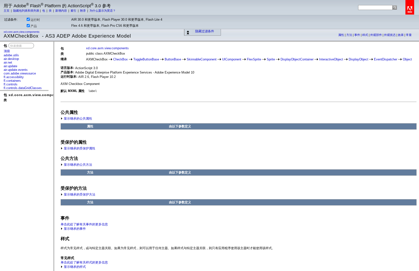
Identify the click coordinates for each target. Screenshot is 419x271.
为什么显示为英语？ (102, 10)
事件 (357, 35)
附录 (83, 10)
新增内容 (61, 10)
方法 (349, 35)
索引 (74, 10)
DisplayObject (358, 59)
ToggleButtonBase (146, 59)
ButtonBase (173, 59)
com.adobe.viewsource (20, 73)
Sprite (271, 59)
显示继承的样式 (74, 267)
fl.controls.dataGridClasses (23, 88)
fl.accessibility (14, 77)
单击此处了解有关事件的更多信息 (84, 224)
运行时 (35, 20)
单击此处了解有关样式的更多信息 (84, 262)
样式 (365, 35)
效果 (401, 35)
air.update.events (16, 70)
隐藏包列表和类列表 (26, 10)
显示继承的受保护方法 (79, 194)
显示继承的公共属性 (77, 118)
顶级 (7, 51)
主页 (7, 10)
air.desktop (11, 59)
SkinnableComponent (202, 59)
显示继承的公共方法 (77, 164)
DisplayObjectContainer (297, 59)
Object (407, 59)
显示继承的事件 (74, 228)
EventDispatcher (385, 59)
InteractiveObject (331, 59)
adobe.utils (11, 55)
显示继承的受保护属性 (79, 148)
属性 (341, 35)
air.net (8, 62)
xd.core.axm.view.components (22, 31)
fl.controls (10, 84)
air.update (10, 66)
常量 (409, 35)
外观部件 (376, 35)
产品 (34, 26)
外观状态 (390, 35)
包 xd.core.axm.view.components (34, 95)
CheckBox (120, 59)
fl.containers (12, 80)
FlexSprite (254, 59)
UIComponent (231, 59)
